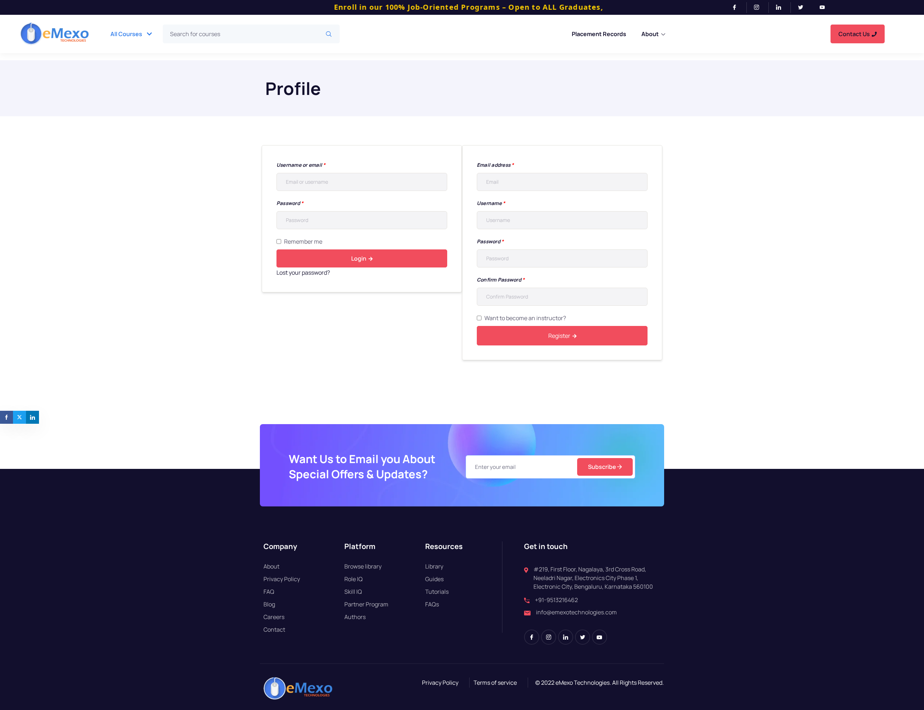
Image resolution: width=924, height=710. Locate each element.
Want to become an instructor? (525, 318)
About (650, 34)
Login (358, 258)
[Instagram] (759, 7)
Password (289, 203)
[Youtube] (825, 7)
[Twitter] (803, 7)
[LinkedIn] (781, 7)
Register (559, 336)
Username (491, 203)
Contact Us (854, 34)
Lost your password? (303, 272)
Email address (495, 164)
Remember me (303, 241)
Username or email (301, 164)
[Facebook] (737, 7)
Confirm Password (500, 279)
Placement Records (599, 34)
